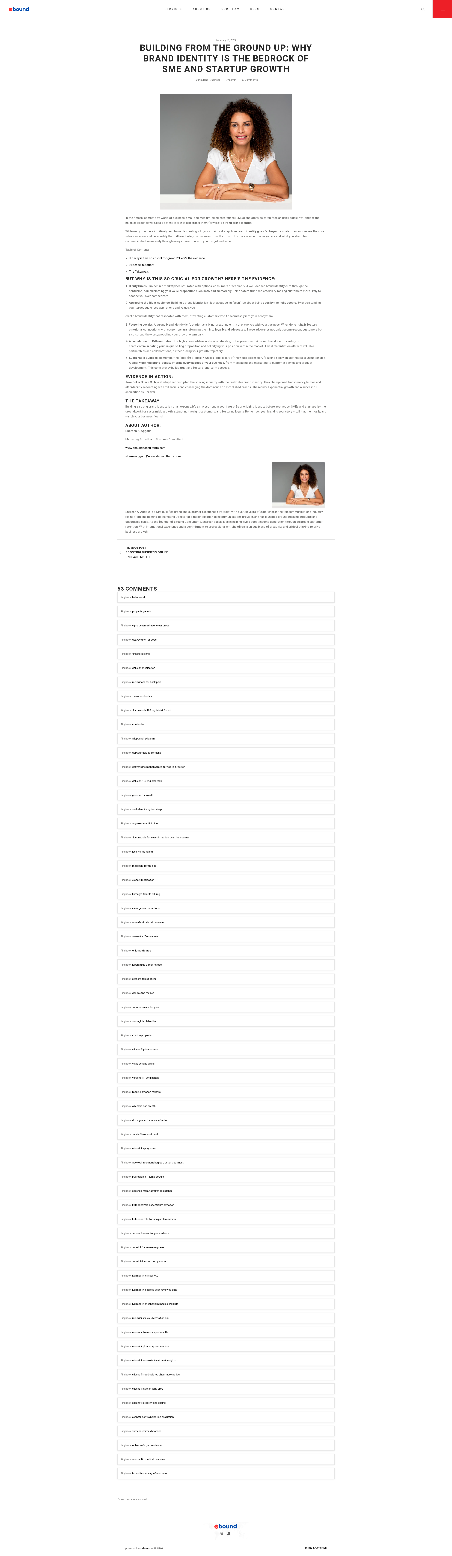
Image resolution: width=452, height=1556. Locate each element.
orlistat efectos (141, 950)
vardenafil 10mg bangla (145, 1077)
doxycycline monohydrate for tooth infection (158, 766)
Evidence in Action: (141, 265)
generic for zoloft (142, 795)
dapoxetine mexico (143, 993)
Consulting (202, 79)
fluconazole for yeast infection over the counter (160, 837)
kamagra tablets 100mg (146, 894)
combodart (138, 724)
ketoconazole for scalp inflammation (154, 1219)
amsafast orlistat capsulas (148, 922)
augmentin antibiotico (145, 823)
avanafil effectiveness (145, 936)
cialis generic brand (143, 1063)
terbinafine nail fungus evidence (150, 1233)
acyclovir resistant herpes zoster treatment (158, 1162)
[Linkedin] (228, 1533)
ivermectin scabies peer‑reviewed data (154, 1289)
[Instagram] (222, 1533)
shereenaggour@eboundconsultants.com (153, 456)
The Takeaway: (139, 271)
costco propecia (141, 1035)
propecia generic (141, 611)
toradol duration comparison (149, 1261)
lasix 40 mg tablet (142, 851)
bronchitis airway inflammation (150, 1473)
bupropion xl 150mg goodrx (148, 1176)
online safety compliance (147, 1445)
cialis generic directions (146, 908)
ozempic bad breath (144, 1106)
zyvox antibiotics (142, 696)
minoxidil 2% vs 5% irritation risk (150, 1318)
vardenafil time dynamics (146, 1431)
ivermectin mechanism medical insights (155, 1303)
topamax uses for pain (145, 1007)
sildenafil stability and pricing (149, 1402)
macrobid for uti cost (144, 865)
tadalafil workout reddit (145, 1134)
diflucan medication (143, 668)
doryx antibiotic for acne (146, 752)
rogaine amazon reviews (146, 1092)
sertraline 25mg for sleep (147, 809)
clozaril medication (143, 880)
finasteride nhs (141, 653)
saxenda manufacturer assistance (152, 1190)
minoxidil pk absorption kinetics (150, 1346)
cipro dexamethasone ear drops (151, 625)
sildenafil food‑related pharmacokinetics (156, 1374)
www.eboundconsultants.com (145, 448)
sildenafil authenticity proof (148, 1388)
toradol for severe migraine (148, 1247)
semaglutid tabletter (144, 1021)
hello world (138, 597)
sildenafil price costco (145, 1049)
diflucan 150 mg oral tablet (147, 781)
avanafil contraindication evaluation (153, 1417)
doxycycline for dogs (144, 639)
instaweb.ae (146, 1548)
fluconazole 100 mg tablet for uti (151, 710)
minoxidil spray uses (144, 1148)
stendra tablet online (144, 978)
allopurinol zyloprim (143, 738)
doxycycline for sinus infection (150, 1120)
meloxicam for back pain (146, 682)
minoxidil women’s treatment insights (154, 1360)
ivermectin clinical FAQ (145, 1275)
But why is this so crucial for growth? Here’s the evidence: (167, 258)
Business (215, 79)
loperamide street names (147, 964)
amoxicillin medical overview (148, 1459)
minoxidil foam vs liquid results (150, 1332)
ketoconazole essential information (153, 1205)
